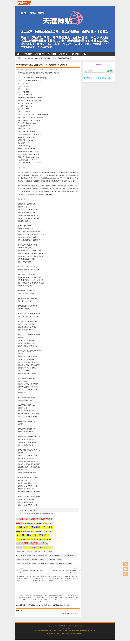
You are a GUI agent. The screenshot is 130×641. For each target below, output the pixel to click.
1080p (45, 551)
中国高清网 (20, 551)
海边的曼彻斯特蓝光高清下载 (26, 563)
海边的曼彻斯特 (26, 555)
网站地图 (74, 626)
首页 (18, 54)
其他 (84, 54)
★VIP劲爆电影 (27, 54)
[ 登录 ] (68, 613)
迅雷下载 (37, 551)
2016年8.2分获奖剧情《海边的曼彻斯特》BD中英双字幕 (35, 513)
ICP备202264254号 (64, 628)
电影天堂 (29, 551)
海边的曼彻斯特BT (23, 559)
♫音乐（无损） (75, 54)
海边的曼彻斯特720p (56, 555)
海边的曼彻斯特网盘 (55, 559)
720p (50, 551)
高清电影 (30, 58)
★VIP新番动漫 (39, 54)
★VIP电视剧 (52, 54)
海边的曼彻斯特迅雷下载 (46, 563)
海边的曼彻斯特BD (71, 555)
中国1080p (21, 69)
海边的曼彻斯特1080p (40, 555)
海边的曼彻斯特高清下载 (64, 563)
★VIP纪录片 (63, 54)
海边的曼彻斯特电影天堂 (39, 559)
